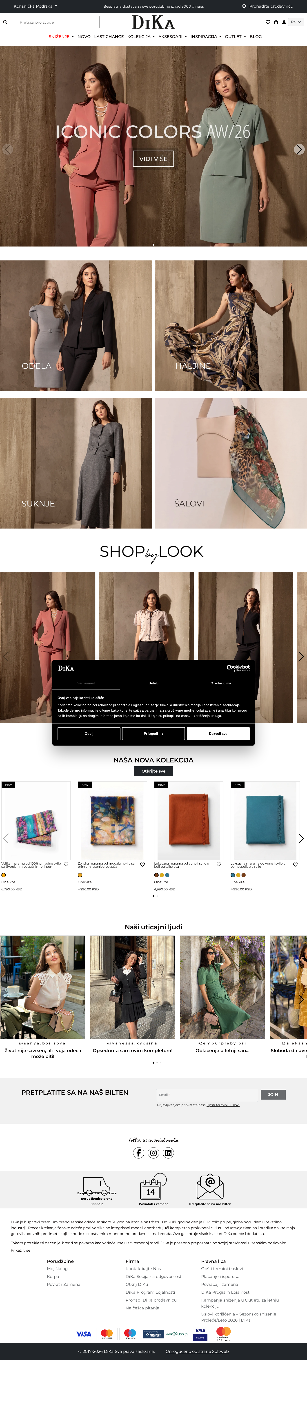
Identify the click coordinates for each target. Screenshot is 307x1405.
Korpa (53, 1276)
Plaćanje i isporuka (220, 1276)
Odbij (89, 733)
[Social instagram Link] (153, 1153)
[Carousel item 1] (153, 146)
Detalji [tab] (154, 683)
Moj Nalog (57, 1268)
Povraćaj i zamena (219, 1284)
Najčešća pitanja (142, 1308)
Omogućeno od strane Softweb (197, 1351)
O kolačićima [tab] (221, 683)
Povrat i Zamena (63, 1284)
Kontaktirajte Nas (143, 1268)
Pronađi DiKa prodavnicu (151, 1300)
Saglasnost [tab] (86, 683)
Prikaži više (20, 1250)
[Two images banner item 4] (231, 463)
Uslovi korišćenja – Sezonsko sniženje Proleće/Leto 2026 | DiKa (238, 1317)
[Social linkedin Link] (168, 1153)
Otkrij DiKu (137, 1284)
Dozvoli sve (218, 733)
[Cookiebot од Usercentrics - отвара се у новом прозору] (230, 668)
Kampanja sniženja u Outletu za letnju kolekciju (240, 1303)
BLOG (256, 36)
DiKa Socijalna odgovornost (153, 1276)
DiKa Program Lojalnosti (150, 1292)
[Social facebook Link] (138, 1153)
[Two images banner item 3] (76, 463)
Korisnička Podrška (34, 6)
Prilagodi (151, 733)
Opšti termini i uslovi (223, 1105)
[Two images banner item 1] (76, 325)
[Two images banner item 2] (231, 325)
